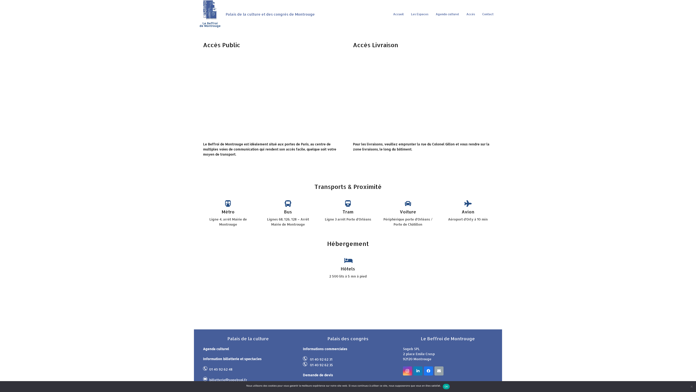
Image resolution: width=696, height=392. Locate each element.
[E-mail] (439, 370)
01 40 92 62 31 (321, 359)
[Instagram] (407, 370)
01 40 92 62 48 (220, 369)
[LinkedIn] (417, 370)
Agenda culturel (216, 349)
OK (446, 386)
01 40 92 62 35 (321, 365)
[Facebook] (428, 370)
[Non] (691, 386)
